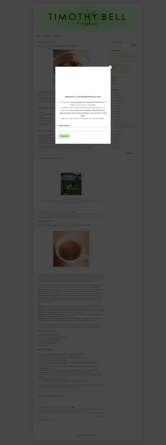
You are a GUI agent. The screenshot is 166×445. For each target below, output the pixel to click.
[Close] (110, 67)
